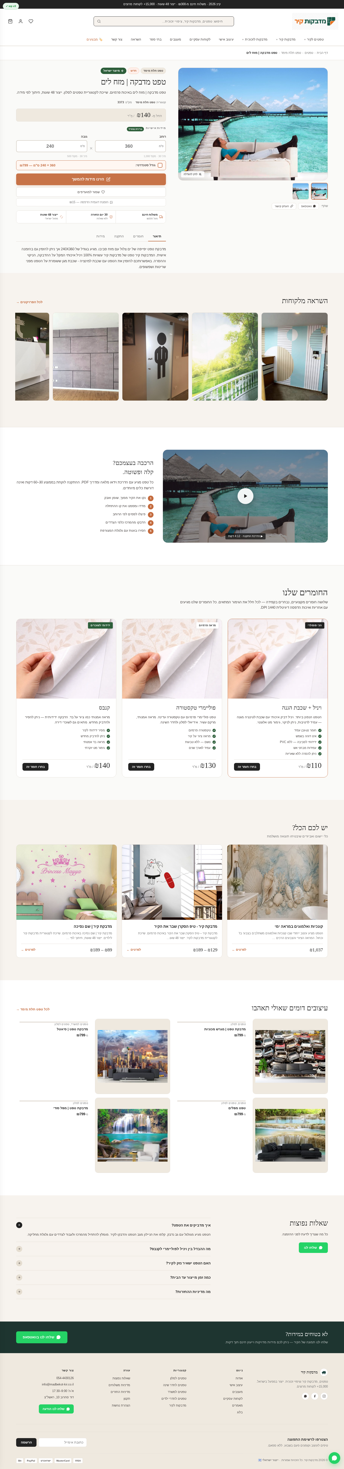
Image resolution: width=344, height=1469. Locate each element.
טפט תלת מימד (291, 53)
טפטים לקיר (315, 39)
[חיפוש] (99, 21)
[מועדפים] (31, 21)
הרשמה (26, 1442)
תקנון (127, 1398)
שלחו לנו (310, 1247)
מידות (100, 236)
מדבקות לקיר (177, 1405)
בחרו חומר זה (247, 767)
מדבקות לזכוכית (256, 39)
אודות (239, 1378)
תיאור (157, 236)
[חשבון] (20, 21)
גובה (84, 136)
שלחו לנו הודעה (53, 1409)
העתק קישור (282, 206)
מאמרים (237, 1405)
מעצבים (175, 39)
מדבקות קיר (287, 39)
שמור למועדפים (88, 192)
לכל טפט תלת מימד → (33, 1009)
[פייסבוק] (314, 1396)
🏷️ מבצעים (95, 39)
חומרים (138, 236)
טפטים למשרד (79, 1024)
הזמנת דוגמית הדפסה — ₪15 (89, 202)
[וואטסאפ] (305, 1396)
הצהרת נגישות (121, 1405)
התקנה (119, 236)
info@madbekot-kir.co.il (58, 1384)
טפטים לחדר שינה (174, 1385)
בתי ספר (155, 39)
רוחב (162, 136)
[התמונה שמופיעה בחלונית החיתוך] (300, 191)
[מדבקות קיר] (315, 21)
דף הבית (322, 53)
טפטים (309, 53)
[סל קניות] (10, 21)
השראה (136, 39)
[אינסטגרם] (324, 1396)
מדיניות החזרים (120, 1392)
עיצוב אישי (226, 39)
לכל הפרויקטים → (29, 302)
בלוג (240, 1412)
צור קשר (116, 39)
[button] (319, 191)
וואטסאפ (306, 206)
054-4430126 (65, 1378)
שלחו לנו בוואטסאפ (38, 1337)
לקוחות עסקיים (200, 39)
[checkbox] (91, 165)
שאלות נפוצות (121, 1378)
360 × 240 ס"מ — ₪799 (37, 165)
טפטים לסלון (238, 1024)
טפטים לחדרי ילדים (173, 1398)
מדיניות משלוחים (119, 1385)
